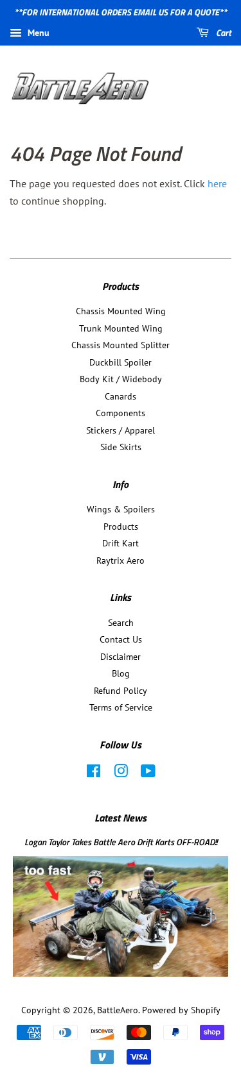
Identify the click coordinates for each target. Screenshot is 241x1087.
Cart (222, 32)
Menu (37, 32)
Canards (120, 396)
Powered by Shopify (181, 1010)
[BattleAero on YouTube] (148, 773)
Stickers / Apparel (120, 430)
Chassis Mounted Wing (121, 311)
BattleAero (117, 1010)
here (217, 183)
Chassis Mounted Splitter (120, 345)
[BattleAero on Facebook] (93, 773)
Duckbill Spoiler (120, 362)
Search (121, 622)
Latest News (120, 817)
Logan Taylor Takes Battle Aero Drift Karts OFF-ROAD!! (120, 842)
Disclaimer (120, 656)
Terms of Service (120, 707)
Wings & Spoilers (121, 509)
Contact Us (121, 639)
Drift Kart (120, 543)
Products (120, 526)
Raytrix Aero (120, 560)
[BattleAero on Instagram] (121, 773)
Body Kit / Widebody (121, 379)
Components (120, 413)
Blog (121, 673)
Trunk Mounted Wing (121, 328)
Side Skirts (120, 447)
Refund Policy (120, 690)
